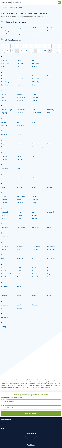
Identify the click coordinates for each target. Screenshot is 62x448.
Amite (34, 60)
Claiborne (20, 100)
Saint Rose (20, 271)
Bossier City (5, 34)
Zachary (3, 326)
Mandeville (4, 215)
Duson (49, 112)
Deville (34, 109)
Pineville (4, 249)
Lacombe (4, 199)
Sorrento (35, 271)
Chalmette (20, 94)
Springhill (35, 277)
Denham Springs (6, 109)
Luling (34, 202)
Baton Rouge (5, 31)
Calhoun (3, 94)
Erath (18, 122)
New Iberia (4, 227)
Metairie (34, 31)
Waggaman (4, 305)
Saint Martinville (22, 268)
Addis (3, 66)
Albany (19, 60)
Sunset (49, 277)
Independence (5, 168)
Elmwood (4, 125)
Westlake (19, 308)
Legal (2, 428)
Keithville (19, 187)
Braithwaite (35, 76)
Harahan (4, 159)
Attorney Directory (10, 7)
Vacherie (4, 295)
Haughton (20, 159)
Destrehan (20, 112)
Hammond (4, 156)
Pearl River (4, 246)
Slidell (34, 268)
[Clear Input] (59, 402)
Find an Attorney (6, 419)
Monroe (34, 34)
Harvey (19, 156)
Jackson (3, 178)
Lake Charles (36, 28)
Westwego (35, 305)
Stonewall (50, 271)
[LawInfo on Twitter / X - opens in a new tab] (28, 437)
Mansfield (4, 218)
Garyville (4, 144)
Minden (34, 215)
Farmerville (4, 134)
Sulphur (49, 274)
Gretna (49, 144)
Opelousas (4, 237)
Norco (49, 227)
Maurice (19, 215)
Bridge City (35, 82)
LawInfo (3, 424)
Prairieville (50, 249)
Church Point (21, 97)
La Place (3, 196)
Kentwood (50, 187)
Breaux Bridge (36, 79)
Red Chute (20, 258)
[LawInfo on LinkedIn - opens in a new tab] (38, 437)
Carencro (4, 97)
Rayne (3, 258)
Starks (49, 268)
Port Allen (35, 249)
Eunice (34, 122)
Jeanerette (20, 178)
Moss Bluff (50, 212)
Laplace (19, 199)
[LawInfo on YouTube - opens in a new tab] (33, 437)
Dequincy (4, 112)
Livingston (20, 202)
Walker (3, 308)
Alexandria (4, 28)
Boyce (18, 85)
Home (2, 7)
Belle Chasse (5, 85)
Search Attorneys (31, 413)
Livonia (34, 196)
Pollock (19, 249)
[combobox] (31, 401)
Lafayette (19, 34)
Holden (34, 156)
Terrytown (4, 286)
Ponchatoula (36, 246)
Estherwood (20, 125)
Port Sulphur (51, 246)
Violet (34, 295)
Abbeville (4, 60)
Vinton (19, 295)
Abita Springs (5, 63)
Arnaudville (35, 63)
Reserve (34, 258)
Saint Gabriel (5, 277)
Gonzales (19, 144)
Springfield (35, 274)
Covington (20, 28)
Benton (19, 76)
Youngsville (4, 317)
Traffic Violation (19, 7)
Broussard (35, 85)
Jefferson (35, 178)
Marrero (19, 212)
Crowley (34, 100)
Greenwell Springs (38, 147)
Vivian (49, 295)
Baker (3, 76)
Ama (18, 66)
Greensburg (35, 144)
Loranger (35, 199)
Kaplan (3, 187)
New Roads (35, 227)
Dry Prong (50, 109)
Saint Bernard (5, 271)
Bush (49, 76)
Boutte (19, 82)
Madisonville (5, 212)
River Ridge (51, 258)
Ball (2, 79)
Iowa (18, 168)
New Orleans (51, 28)
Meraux (19, 218)
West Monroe (21, 305)
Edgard (3, 122)
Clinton (34, 94)
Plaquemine (20, 246)
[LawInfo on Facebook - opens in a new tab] (24, 437)
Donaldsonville (36, 112)
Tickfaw (19, 286)
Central (3, 100)
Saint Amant (5, 268)
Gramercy (20, 147)
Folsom (19, 134)
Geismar (4, 147)
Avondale (35, 66)
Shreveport (50, 31)
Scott (18, 274)
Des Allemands (21, 109)
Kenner (19, 31)
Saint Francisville (6, 274)
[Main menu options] (6, 2)
